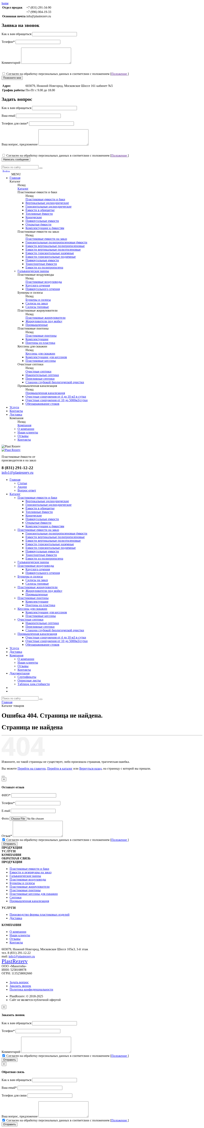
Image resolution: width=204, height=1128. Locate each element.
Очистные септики (38, 371)
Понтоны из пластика (40, 342)
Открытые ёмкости (38, 224)
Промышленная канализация (45, 393)
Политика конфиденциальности (31, 989)
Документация (19, 673)
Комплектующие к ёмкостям (45, 228)
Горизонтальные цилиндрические (49, 206)
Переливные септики (40, 378)
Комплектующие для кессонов (46, 357)
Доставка (16, 414)
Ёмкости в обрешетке (40, 210)
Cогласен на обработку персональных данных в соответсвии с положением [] (67, 74)
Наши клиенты (28, 432)
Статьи (22, 483)
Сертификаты (27, 677)
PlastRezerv (15, 961)
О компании (26, 429)
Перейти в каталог (60, 768)
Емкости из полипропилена (44, 267)
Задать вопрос (19, 982)
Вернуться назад (90, 768)
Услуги (14, 407)
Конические (34, 217)
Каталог (23, 188)
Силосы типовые (37, 307)
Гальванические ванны (33, 271)
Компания (24, 425)
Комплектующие (37, 339)
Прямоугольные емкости (42, 221)
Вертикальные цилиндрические (47, 203)
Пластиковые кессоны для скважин (34, 894)
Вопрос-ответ (27, 490)
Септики (16, 897)
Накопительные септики (42, 375)
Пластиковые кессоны (41, 360)
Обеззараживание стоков (42, 403)
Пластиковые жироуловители (46, 317)
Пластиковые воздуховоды (44, 281)
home (5, 3)
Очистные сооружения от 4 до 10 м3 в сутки (56, 396)
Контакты (16, 411)
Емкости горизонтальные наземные (50, 253)
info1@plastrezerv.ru (22, 956)
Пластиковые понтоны (41, 335)
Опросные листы (29, 680)
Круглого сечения (38, 285)
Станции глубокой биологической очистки (55, 382)
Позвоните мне (12, 77)
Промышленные (37, 325)
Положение (119, 74)
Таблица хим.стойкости (34, 684)
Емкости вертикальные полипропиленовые (55, 246)
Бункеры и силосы (38, 299)
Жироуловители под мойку (44, 321)
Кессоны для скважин (40, 353)
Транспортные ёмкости (41, 264)
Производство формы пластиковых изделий (40, 914)
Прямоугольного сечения (43, 289)
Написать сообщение (16, 159)
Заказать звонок (20, 986)
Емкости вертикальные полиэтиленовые (53, 249)
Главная (15, 177)
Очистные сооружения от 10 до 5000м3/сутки (57, 400)
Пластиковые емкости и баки (45, 199)
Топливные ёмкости (39, 213)
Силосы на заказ (37, 303)
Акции (22, 486)
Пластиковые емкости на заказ (46, 238)
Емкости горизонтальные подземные (51, 256)
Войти (6, 171)
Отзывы (23, 436)
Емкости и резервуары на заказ (30, 872)
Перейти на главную (32, 768)
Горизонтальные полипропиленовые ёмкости (56, 242)
